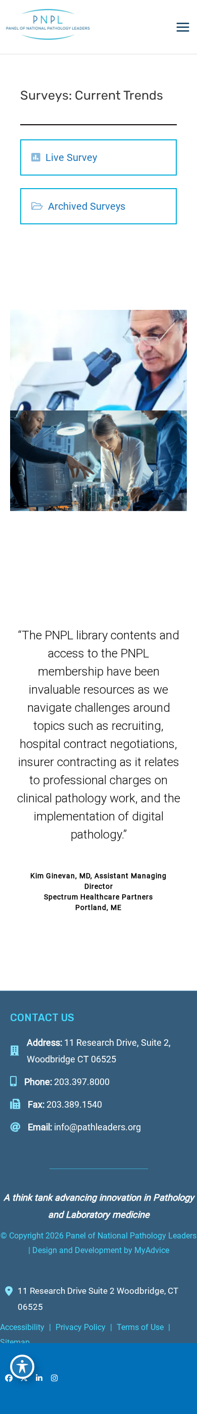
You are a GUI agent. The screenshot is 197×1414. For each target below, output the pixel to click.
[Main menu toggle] (183, 27)
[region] (98, 761)
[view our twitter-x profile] (24, 1378)
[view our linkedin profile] (39, 1378)
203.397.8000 (82, 1081)
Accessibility (22, 1327)
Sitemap (15, 1342)
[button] (35, 157)
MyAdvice (150, 1250)
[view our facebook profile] (9, 1378)
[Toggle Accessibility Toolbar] (22, 1367)
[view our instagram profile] (54, 1378)
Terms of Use (140, 1327)
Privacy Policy (81, 1327)
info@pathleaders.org (97, 1127)
